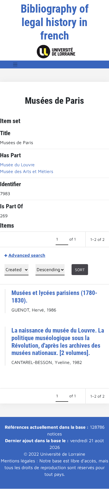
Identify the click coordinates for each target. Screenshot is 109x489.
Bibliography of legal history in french (55, 22)
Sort (80, 269)
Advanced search (26, 255)
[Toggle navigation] (15, 64)
